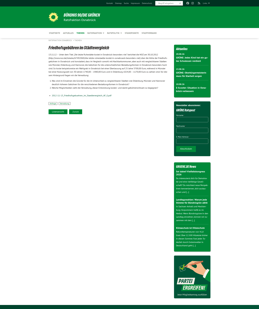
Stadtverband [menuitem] (149, 33)
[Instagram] (192, 3)
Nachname (181, 126)
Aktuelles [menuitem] (68, 33)
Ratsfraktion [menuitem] (94, 33)
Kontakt (109, 3)
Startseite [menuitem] (54, 33)
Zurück (75, 111)
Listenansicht (58, 111)
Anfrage (53, 103)
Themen (78, 40)
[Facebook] (187, 3)
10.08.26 (180, 84)
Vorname (180, 115)
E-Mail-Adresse (183, 137)
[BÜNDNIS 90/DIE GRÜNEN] (53, 17)
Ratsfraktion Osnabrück (60, 40)
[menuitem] (109, 3)
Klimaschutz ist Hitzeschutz (190, 227)
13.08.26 (180, 69)
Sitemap (118, 3)
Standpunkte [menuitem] (132, 33)
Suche (126, 3)
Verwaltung (64, 103)
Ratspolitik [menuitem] (113, 33)
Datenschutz (147, 3)
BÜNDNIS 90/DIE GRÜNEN (82, 15)
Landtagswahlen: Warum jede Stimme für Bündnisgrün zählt (191, 201)
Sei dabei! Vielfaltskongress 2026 (190, 173)
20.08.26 (180, 54)
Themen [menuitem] (80, 33)
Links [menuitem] (205, 3)
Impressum (135, 3)
